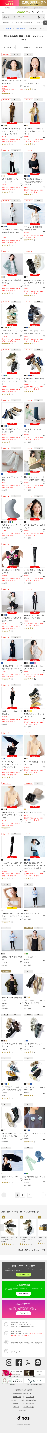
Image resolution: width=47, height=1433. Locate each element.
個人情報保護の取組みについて (23, 1393)
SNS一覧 (16, 1407)
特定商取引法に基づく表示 (23, 1390)
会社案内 (14, 1400)
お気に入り (37, 12)
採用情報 (16, 1403)
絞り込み (39, 47)
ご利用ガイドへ (16, 1352)
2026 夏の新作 (20, 28)
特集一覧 (8, 28)
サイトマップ (30, 1397)
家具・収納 (40, 22)
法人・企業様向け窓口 (28, 1400)
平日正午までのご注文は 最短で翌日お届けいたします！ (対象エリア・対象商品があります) (22, 1324)
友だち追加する (23, 1293)
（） (11, 93)
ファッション (5, 22)
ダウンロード (23, 1313)
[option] (10, 1230)
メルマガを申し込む (23, 1274)
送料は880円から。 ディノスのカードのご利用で (26, 1333)
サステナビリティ (28, 1403)
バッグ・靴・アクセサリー (23, 22)
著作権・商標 (17, 1397)
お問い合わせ (23, 1410)
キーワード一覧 (29, 1407)
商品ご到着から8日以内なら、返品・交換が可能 (26, 1343)
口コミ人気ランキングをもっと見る (32, 1250)
